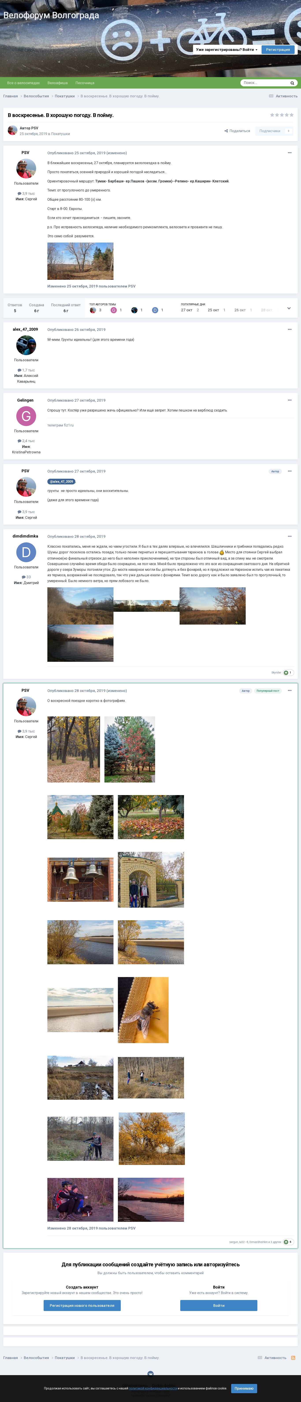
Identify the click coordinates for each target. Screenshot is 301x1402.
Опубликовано (76, 153)
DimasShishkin (258, 1242)
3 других (276, 1242)
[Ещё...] (289, 153)
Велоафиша (58, 83)
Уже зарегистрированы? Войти (226, 49)
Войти (219, 1305)
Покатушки (60, 134)
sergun (233, 1242)
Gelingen (25, 400)
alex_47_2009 (25, 329)
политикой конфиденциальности (153, 1388)
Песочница (85, 83)
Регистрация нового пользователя (82, 1305)
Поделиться (239, 131)
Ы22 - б (243, 1242)
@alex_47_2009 (61, 482)
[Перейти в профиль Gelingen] (114, 310)
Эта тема (275, 82)
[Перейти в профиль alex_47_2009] (134, 310)
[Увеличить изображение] (221, 552)
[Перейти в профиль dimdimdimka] (155, 310)
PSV (34, 128)
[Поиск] (292, 82)
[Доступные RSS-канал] (293, 1358)
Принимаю (244, 1388)
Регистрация (278, 49)
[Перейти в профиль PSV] (12, 130)
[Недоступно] (80, 261)
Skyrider (276, 672)
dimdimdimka (25, 536)
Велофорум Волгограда (51, 15)
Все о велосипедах (23, 83)
